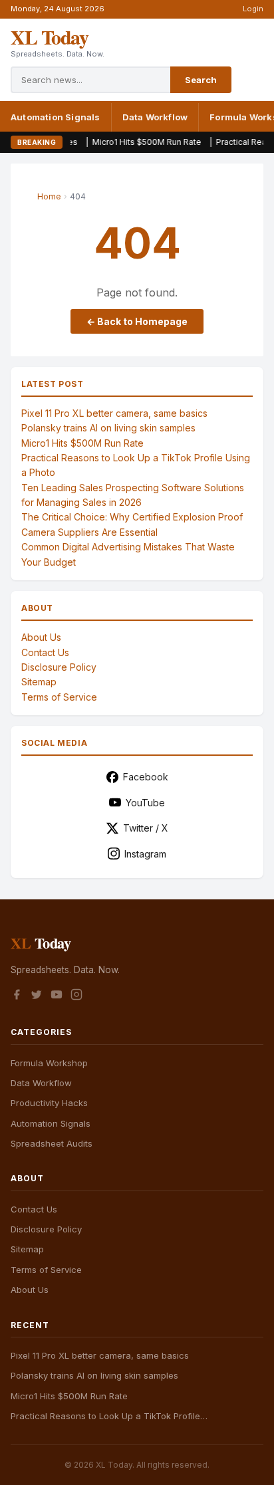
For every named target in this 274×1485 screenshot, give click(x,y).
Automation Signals (55, 117)
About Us (41, 637)
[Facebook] (17, 996)
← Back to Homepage (137, 321)
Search (201, 79)
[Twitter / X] (37, 996)
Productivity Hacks (49, 1102)
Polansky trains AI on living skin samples (108, 427)
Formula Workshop (49, 1063)
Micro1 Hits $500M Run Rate (127, 142)
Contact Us (45, 652)
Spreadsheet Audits (51, 1143)
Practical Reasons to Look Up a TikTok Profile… (109, 1416)
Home (49, 196)
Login (253, 8)
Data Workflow (155, 117)
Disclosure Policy (58, 667)
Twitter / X (145, 828)
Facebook (145, 776)
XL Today (49, 36)
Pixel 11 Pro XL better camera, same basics (114, 413)
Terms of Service (59, 697)
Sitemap (39, 681)
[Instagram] (76, 996)
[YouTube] (57, 996)
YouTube (145, 802)
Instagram (145, 853)
